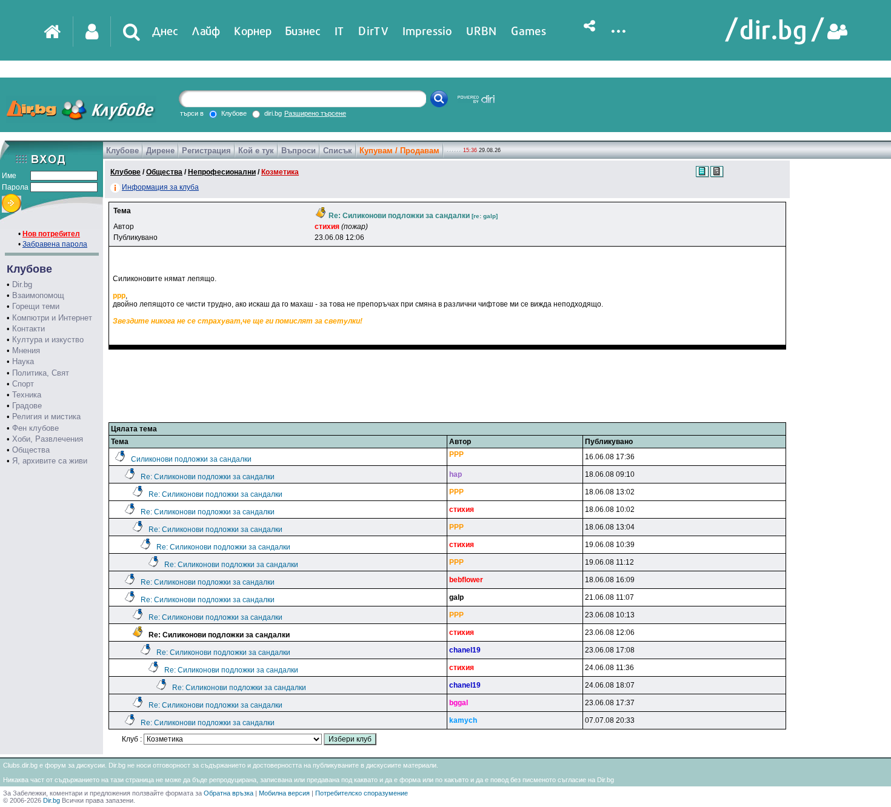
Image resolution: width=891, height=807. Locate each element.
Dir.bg (22, 284)
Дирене (160, 150)
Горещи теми (35, 306)
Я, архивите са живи (49, 460)
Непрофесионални (222, 172)
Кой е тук (256, 150)
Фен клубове (35, 428)
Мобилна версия (284, 793)
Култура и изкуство (48, 339)
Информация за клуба (160, 187)
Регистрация (206, 150)
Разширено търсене (315, 113)
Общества (31, 449)
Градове (27, 405)
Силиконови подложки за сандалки (191, 459)
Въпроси (298, 150)
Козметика (280, 172)
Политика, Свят (40, 372)
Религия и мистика (46, 416)
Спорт (23, 383)
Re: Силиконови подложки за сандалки (208, 477)
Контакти (28, 328)
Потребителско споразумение (361, 793)
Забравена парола (54, 244)
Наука (23, 361)
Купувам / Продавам (399, 150)
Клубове (122, 150)
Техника (26, 394)
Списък (337, 150)
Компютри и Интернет (52, 317)
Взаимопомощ (38, 295)
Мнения (26, 350)
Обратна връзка (228, 793)
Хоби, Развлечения (47, 438)
